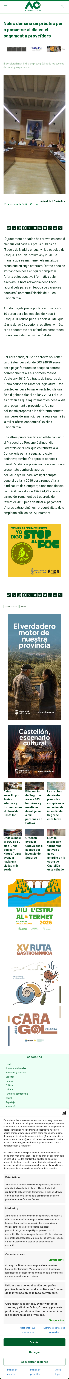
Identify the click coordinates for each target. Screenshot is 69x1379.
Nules (23, 606)
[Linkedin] (50, 228)
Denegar (34, 1352)
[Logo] (33, 7)
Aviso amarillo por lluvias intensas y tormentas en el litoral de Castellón (13, 803)
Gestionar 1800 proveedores (27, 1330)
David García (11, 606)
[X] (29, 228)
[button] (63, 1113)
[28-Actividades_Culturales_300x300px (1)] (34, 776)
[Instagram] (19, 228)
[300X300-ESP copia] (34, 576)
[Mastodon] (40, 228)
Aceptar (35, 1342)
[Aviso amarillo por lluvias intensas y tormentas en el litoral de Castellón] (13, 786)
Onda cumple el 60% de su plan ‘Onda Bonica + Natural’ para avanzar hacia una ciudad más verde (12, 853)
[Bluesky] (45, 228)
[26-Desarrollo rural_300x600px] (34, 719)
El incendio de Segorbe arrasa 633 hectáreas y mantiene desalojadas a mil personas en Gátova (33, 807)
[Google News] (9, 228)
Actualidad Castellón (52, 201)
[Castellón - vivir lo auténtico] (34, 51)
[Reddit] (55, 228)
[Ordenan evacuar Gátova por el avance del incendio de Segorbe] (34, 832)
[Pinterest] (60, 228)
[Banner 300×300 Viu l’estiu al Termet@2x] (34, 905)
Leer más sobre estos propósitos (54, 1330)
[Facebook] (24, 228)
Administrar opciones (34, 1361)
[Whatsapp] (14, 228)
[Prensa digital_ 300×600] (34, 993)
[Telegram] (34, 228)
